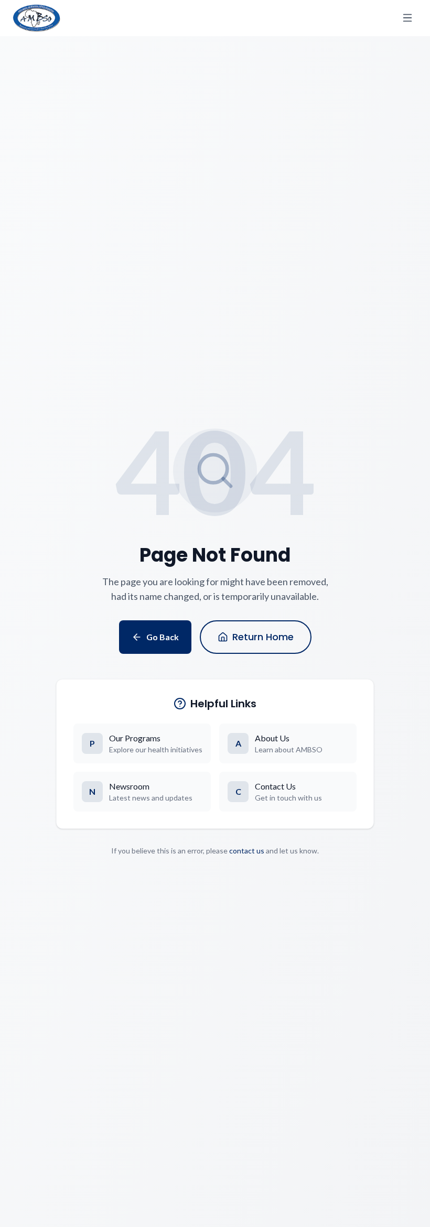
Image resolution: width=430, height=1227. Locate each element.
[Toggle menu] (407, 18)
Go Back (162, 637)
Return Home (263, 636)
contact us (246, 850)
